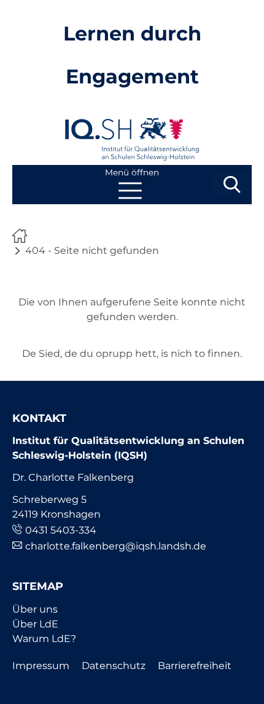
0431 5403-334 (60, 530)
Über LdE (35, 624)
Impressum (40, 665)
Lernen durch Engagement (22, 236)
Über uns (35, 609)
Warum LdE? (44, 639)
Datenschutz (114, 665)
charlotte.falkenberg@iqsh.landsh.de (115, 546)
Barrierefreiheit (194, 665)
